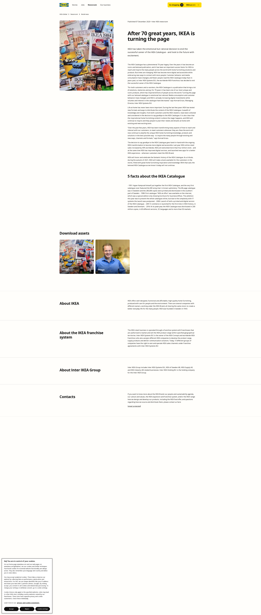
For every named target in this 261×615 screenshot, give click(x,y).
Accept (11, 609)
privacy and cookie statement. (28, 603)
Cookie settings (43, 609)
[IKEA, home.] (64, 5)
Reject (27, 609)
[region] (27, 585)
